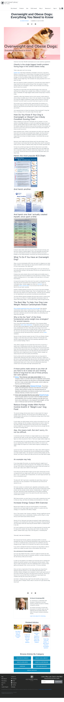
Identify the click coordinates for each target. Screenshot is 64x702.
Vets (27, 8)
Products (21, 8)
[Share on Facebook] (28, 24)
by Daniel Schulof (24, 20)
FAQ (2, 684)
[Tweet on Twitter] (31, 24)
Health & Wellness (22, 662)
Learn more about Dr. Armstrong (37, 616)
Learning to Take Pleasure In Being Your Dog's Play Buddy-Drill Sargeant (36, 638)
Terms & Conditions (48, 689)
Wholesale (13, 686)
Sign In (55, 8)
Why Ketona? (14, 8)
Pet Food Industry (41, 666)
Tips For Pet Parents (22, 658)
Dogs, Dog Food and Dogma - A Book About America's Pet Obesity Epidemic (46, 643)
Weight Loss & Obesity (41, 658)
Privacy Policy (41, 689)
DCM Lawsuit (34, 8)
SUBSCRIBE (58, 681)
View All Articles (32, 670)
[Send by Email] (35, 24)
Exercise (22, 666)
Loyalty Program (5, 686)
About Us (3, 682)
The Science (4, 680)
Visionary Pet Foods (35, 386)
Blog (2, 676)
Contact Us (13, 676)
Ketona (17, 377)
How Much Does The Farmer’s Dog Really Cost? (17, 634)
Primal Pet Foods (43, 395)
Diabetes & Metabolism (41, 662)
